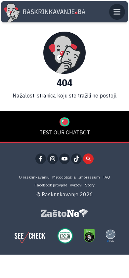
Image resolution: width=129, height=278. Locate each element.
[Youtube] (64, 158)
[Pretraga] (88, 158)
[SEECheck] (29, 236)
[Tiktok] (76, 158)
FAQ (106, 177)
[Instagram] (52, 158)
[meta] (110, 235)
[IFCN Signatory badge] (89, 235)
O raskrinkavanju (34, 177)
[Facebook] (40, 158)
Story (90, 184)
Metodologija (64, 177)
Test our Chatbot (64, 132)
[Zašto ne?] (64, 213)
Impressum (89, 177)
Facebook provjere (50, 184)
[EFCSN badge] (65, 236)
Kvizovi (76, 184)
